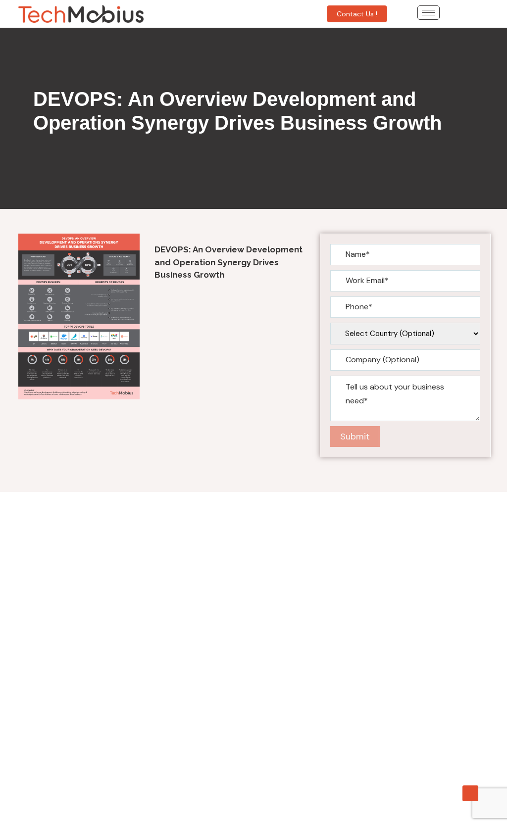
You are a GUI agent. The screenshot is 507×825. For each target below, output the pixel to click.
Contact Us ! (357, 13)
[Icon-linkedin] (470, 793)
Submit (355, 436)
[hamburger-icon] (428, 12)
